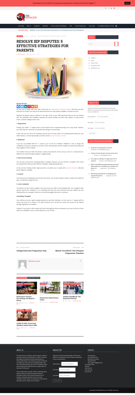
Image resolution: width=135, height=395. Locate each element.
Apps (70, 26)
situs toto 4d (88, 368)
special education (72, 168)
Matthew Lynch (21, 54)
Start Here (21, 26)
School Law (19, 36)
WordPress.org (95, 68)
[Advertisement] (50, 226)
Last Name (91, 128)
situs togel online (89, 364)
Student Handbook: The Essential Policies (72, 298)
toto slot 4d (88, 371)
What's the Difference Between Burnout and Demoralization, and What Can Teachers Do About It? (104, 166)
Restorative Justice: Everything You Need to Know (26, 298)
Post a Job (92, 26)
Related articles (22, 278)
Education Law (21, 310)
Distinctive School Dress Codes (49, 299)
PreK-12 (29, 26)
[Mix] (36, 106)
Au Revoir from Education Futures (101, 148)
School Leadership (29, 283)
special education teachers (58, 136)
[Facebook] (18, 106)
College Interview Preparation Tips (31, 251)
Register (93, 58)
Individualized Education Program (61, 109)
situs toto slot (88, 370)
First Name (91, 122)
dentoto (87, 366)
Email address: (92, 116)
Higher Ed (36, 26)
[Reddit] (32, 106)
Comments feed (95, 65)
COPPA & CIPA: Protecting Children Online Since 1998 (27, 324)
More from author (33, 278)
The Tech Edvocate (80, 26)
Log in (92, 60)
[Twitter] (22, 106)
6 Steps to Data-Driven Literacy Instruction (104, 153)
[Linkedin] (25, 106)
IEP (30, 127)
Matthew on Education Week (101, 141)
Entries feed (94, 63)
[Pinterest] (29, 106)
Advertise (45, 26)
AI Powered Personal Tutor (106, 26)
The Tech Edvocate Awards (58, 26)
